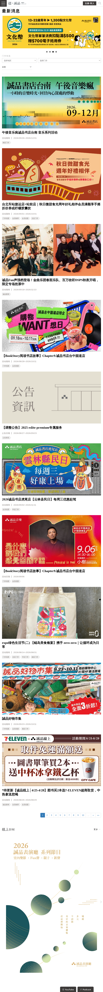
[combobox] (19, 60)
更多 (96, 829)
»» (98, 815)
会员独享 (15, 218)
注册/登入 (89, 3)
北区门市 (35, 218)
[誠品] (17, 3)
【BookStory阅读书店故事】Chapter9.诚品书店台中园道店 (43, 356)
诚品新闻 (6, 294)
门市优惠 (6, 218)
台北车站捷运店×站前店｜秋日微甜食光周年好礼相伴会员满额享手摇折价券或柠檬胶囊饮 (51, 206)
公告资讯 (6, 438)
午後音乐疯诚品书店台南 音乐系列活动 (30, 132)
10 (83, 815)
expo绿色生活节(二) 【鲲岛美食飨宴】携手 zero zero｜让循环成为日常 (50, 645)
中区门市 (15, 509)
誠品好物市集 (11, 718)
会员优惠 (25, 218)
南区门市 (6, 143)
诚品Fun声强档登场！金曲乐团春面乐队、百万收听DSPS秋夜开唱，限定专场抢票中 (50, 282)
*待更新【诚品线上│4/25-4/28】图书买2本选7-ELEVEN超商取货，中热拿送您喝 (51, 792)
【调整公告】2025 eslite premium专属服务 (32, 427)
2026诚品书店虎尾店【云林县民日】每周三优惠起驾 (39, 499)
